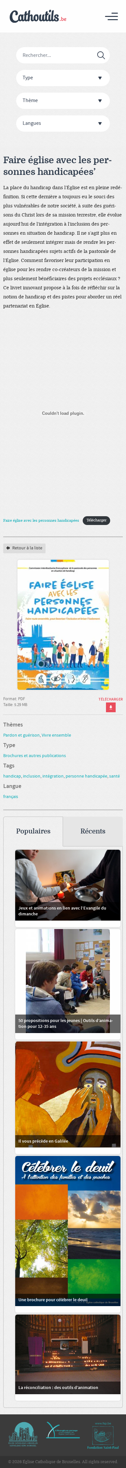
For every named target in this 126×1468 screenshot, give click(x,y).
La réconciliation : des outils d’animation (58, 1388)
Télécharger (97, 520)
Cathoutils (38, 16)
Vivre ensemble (56, 735)
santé (114, 776)
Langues (32, 123)
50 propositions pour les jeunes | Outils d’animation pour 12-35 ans (65, 1023)
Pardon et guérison (21, 735)
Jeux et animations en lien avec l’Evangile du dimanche (62, 911)
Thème (30, 100)
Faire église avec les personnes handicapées (41, 520)
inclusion (31, 776)
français (10, 797)
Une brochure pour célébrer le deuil (53, 1300)
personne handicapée (86, 776)
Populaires (33, 831)
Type (28, 77)
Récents (92, 831)
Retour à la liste (26, 548)
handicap (12, 776)
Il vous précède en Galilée (43, 1141)
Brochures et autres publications (34, 756)
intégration (53, 776)
